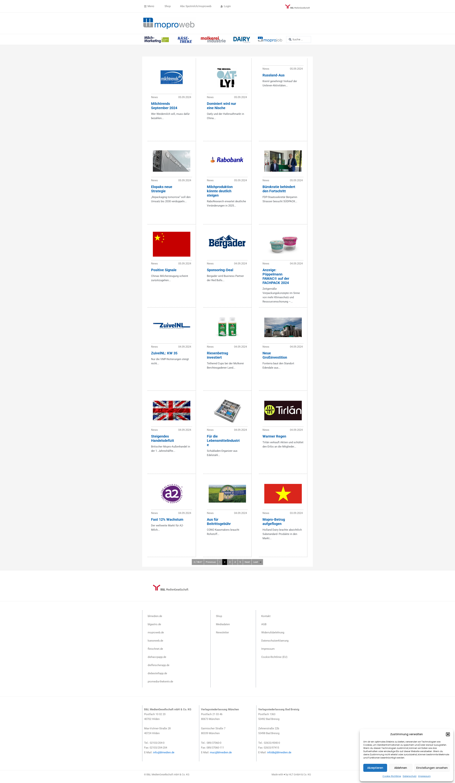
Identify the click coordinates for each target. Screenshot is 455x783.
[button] (448, 734)
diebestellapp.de (157, 673)
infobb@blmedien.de (279, 752)
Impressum (424, 776)
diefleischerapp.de (158, 665)
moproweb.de (156, 632)
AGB (263, 624)
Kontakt (266, 616)
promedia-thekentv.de (160, 681)
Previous (211, 562)
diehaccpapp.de (157, 657)
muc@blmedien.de (221, 752)
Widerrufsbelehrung (272, 632)
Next (247, 562)
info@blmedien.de (163, 752)
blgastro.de (154, 624)
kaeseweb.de (155, 640)
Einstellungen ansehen (432, 768)
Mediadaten (223, 624)
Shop (219, 616)
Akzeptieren (375, 768)
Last (255, 562)
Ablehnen (400, 768)
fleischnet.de (155, 648)
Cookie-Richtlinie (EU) (274, 657)
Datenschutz (409, 776)
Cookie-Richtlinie (391, 776)
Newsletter (222, 632)
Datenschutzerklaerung (274, 640)
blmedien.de (155, 616)
